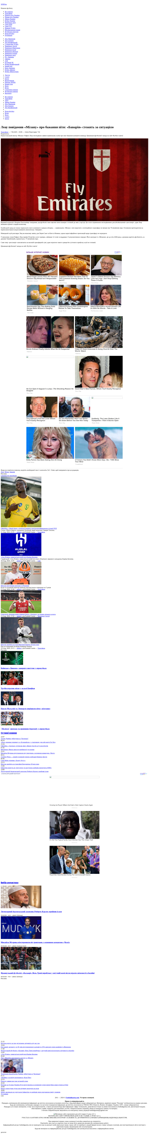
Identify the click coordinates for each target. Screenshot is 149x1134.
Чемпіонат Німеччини (12, 48)
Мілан (7, 472)
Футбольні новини (11, 91)
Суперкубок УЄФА (11, 44)
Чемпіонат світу (10, 22)
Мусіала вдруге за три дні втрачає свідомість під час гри (20, 1043)
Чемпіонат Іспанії (11, 53)
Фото (7, 86)
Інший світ (8, 66)
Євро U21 (8, 26)
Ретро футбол (9, 33)
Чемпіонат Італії (10, 50)
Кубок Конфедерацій (12, 64)
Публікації (8, 35)
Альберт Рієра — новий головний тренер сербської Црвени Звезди (24, 757)
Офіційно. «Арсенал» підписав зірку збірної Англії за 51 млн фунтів (24, 746)
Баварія (12, 472)
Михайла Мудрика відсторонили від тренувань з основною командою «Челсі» (28, 753)
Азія (6, 61)
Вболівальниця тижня (12, 30)
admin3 (19, 532)
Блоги (7, 79)
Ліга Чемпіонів (10, 39)
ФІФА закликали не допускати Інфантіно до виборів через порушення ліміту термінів (30, 1092)
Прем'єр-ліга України (12, 15)
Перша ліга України (12, 17)
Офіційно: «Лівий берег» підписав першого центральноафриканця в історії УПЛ (29, 528)
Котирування (9, 80)
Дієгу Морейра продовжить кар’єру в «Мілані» (17, 1058)
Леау (2, 472)
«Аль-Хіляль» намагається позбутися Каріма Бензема (19, 557)
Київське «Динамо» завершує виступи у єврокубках (24, 668)
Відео (7, 88)
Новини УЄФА (10, 28)
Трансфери (8, 13)
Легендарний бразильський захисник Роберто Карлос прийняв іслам (24, 771)
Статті (7, 77)
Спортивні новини (11, 90)
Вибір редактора (9, 882)
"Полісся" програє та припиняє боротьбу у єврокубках (25, 729)
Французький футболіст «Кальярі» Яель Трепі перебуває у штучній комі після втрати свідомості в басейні (47, 973)
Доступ (7, 75)
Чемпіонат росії (10, 55)
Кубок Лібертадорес (12, 72)
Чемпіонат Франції (11, 51)
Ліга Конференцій (11, 42)
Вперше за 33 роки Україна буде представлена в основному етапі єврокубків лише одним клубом (34, 1085)
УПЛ (6, 100)
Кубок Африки (10, 70)
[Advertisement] (16, 1009)
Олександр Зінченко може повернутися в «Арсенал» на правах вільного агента (28, 614)
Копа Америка (10, 68)
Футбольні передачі (11, 32)
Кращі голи (9, 84)
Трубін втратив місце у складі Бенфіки (18, 688)
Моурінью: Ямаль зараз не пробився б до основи (17, 749)
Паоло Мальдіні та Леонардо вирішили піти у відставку (25, 709)
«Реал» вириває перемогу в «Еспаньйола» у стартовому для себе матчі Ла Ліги (28, 742)
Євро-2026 (8, 24)
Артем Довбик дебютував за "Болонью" (14, 738)
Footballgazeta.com (72, 1097)
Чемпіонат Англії (11, 46)
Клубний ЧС (9, 62)
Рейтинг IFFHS (10, 82)
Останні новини (9, 733)
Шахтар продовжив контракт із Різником (15, 586)
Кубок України (10, 21)
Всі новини (9, 12)
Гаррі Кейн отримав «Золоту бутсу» (13, 760)
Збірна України (10, 19)
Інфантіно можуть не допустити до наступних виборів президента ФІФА (26, 768)
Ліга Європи (9, 41)
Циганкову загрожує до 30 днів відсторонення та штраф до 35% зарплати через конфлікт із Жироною (36, 1047)
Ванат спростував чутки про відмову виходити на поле (20, 1088)
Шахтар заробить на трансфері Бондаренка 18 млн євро (20, 644)
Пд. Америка (9, 57)
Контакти (8, 93)
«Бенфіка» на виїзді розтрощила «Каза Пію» (16, 1077)
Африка (7, 59)
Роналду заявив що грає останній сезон (14, 1081)
